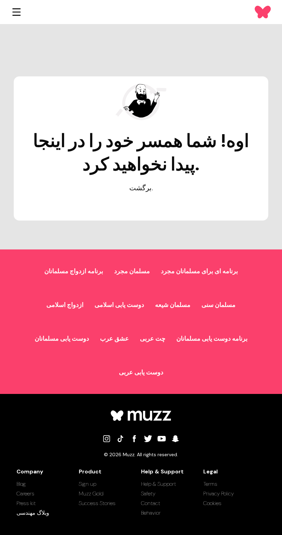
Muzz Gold (91, 493)
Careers (25, 493)
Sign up (87, 484)
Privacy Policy (218, 493)
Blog (21, 484)
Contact (150, 503)
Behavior (151, 512)
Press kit (26, 503)
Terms (210, 484)
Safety (148, 493)
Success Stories (97, 503)
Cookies (212, 503)
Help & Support (158, 484)
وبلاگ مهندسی (33, 512)
